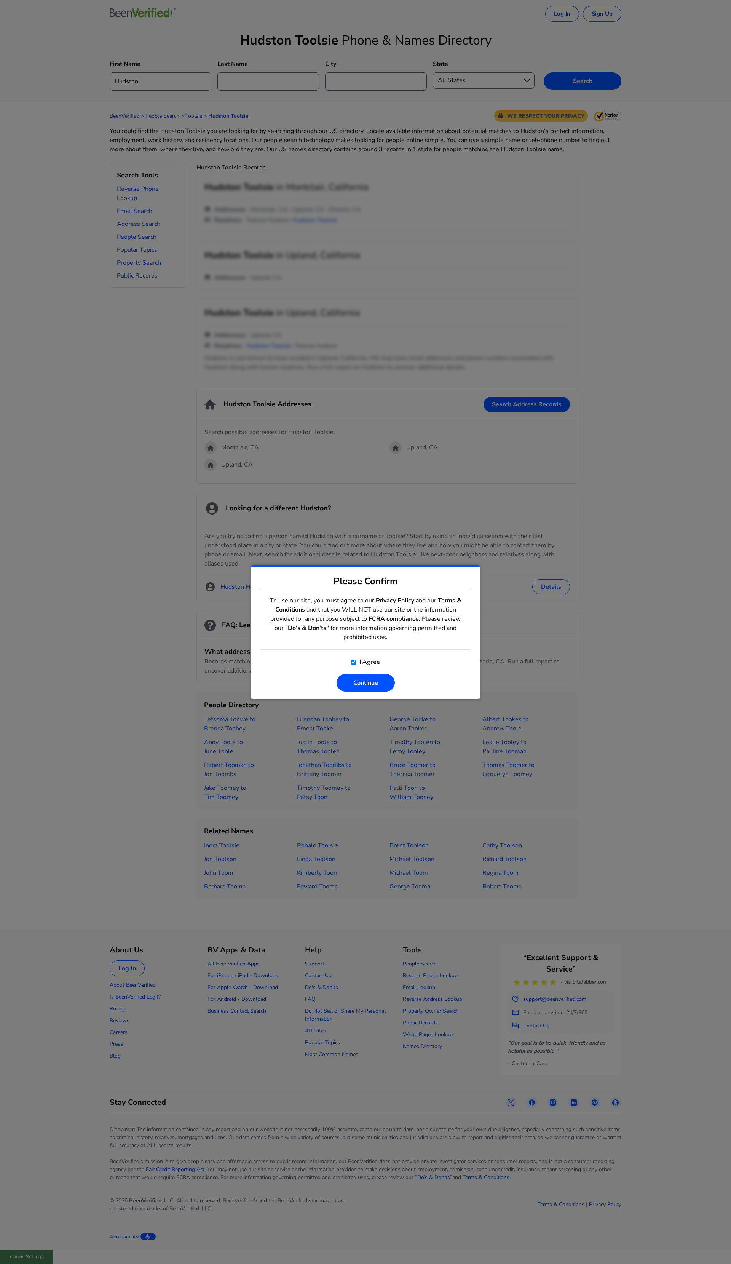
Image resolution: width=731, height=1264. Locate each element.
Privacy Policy (395, 600)
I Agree (369, 662)
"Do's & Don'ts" (307, 628)
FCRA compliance (394, 619)
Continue (365, 683)
